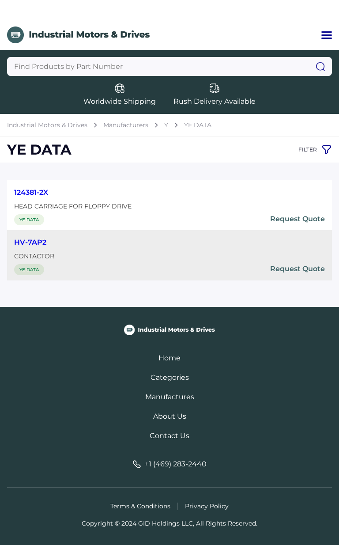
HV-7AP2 (30, 242)
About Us (169, 416)
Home (169, 358)
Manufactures (169, 397)
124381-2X (31, 192)
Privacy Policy (207, 506)
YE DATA (197, 125)
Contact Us (169, 435)
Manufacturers (125, 125)
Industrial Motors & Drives (47, 125)
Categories (170, 377)
